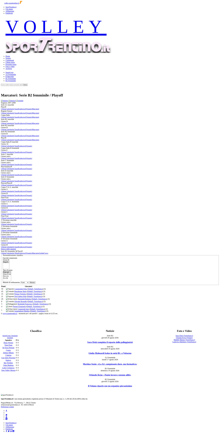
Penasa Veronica (20, 294)
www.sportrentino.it (10, 313)
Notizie (8, 58)
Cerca (46, 253)
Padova (8, 360)
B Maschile (10, 77)
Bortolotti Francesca (25, 304)
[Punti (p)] (7, 272)
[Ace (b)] (7, 278)
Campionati (10, 60)
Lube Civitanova (8, 368)
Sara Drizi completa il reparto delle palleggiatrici (110, 342)
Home (8, 56)
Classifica (17, 109)
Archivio (9, 69)
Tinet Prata (8, 345)
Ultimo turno (10, 62)
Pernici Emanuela (19, 306)
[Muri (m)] (7, 276)
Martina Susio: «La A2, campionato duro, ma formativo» (110, 364)
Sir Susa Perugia (8, 348)
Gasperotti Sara (23, 309)
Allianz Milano (8, 353)
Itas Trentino (8, 363)
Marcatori (35, 109)
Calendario (10, 109)
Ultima (3, 109)
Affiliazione (10, 11)
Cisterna (8, 355)
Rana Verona (8, 343)
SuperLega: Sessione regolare (10, 337)
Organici (29, 109)
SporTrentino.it (11, 7)
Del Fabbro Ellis (20, 296)
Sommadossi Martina (22, 311)
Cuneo (8, 350)
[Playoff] (6, 262)
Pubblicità (9, 13)
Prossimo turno (11, 64)
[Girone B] (6, 260)
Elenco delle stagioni (8, 249)
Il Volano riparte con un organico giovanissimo (110, 386)
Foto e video (10, 66)
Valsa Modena (8, 365)
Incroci (23, 109)
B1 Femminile (11, 79)
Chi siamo (9, 9)
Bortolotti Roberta (24, 299)
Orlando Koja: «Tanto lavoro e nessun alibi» (110, 375)
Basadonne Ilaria (20, 291)
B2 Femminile (11, 81)
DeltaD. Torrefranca (35, 289)
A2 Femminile (11, 74)
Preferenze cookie (7, 407)
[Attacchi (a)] (7, 274)
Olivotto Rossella (20, 301)
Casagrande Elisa (20, 289)
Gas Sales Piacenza (8, 358)
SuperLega (9, 72)
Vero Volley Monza (8, 370)
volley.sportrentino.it (11, 3)
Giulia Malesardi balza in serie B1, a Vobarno (110, 353)
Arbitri (41, 253)
